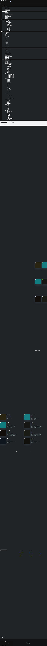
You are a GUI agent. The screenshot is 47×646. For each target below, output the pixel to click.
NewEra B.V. (9, 95)
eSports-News (7, 54)
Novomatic (31, 553)
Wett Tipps (6, 62)
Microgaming (9, 25)
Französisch (9, 82)
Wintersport (7, 46)
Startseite (4, 4)
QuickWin (9, 430)
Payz (8, 69)
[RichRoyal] (27, 443)
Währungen (7, 104)
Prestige (8, 414)
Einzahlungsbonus (8, 15)
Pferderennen (7, 39)
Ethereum (8, 71)
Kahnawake (9, 89)
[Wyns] (27, 435)
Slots (3, 19)
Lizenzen (6, 85)
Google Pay (9, 65)
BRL (8, 109)
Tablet (8, 102)
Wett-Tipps (7, 58)
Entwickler (7, 110)
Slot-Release (7, 50)
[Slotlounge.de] (12, 2)
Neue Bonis (7, 13)
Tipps (40, 555)
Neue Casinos (7, 9)
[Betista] (27, 427)
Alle (40, 552)
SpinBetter (9, 422)
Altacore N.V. (9, 93)
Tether (8, 72)
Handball (6, 43)
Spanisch (8, 81)
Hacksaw (8, 115)
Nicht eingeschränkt (10, 74)
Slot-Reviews (7, 49)
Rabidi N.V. (9, 96)
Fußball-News (7, 55)
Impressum (28, 642)
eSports (6, 33)
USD (8, 106)
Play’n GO (9, 28)
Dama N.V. (9, 94)
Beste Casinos (7, 8)
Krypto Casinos (7, 10)
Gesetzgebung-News (8, 56)
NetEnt (8, 26)
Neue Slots (7, 20)
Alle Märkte (7, 32)
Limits (6, 73)
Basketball (6, 35)
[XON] (3, 443)
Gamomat (8, 23)
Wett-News (7, 57)
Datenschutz (28, 643)
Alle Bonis (6, 12)
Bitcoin (8, 70)
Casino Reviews (7, 48)
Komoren (8, 87)
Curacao (8, 86)
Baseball (6, 42)
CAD (8, 108)
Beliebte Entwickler (8, 22)
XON (7, 438)
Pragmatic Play (9, 111)
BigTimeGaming (10, 118)
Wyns (32, 430)
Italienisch (9, 83)
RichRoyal (33, 438)
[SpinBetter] (38, 284)
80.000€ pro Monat (10, 76)
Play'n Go (31, 554)
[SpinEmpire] (27, 419)
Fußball (6, 34)
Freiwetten (6, 18)
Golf (5, 38)
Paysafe (21, 555)
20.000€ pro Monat (10, 77)
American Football (8, 44)
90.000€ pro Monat (10, 75)
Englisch (8, 80)
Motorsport (7, 36)
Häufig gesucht (5, 59)
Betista (32, 422)
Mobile (8, 101)
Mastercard (9, 66)
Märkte (3, 31)
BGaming (8, 117)
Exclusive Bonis (7, 60)
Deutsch (8, 79)
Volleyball (6, 41)
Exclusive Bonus (8, 16)
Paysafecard (9, 68)
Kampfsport (7, 40)
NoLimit (8, 27)
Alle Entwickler (7, 21)
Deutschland (9, 88)
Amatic (8, 116)
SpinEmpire (33, 414)
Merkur (8, 24)
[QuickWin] (38, 301)
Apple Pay (9, 64)
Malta (8, 90)
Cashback (6, 17)
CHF (8, 107)
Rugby (6, 45)
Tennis (6, 37)
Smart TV (8, 103)
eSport (40, 554)
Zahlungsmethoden (8, 63)
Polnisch (8, 84)
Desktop (8, 100)
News (3, 47)
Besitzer (6, 92)
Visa (7, 67)
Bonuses (5, 11)
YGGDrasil (9, 30)
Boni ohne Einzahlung (9, 14)
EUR (8, 105)
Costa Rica (9, 91)
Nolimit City (9, 114)
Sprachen (6, 78)
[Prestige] (38, 267)
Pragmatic (8, 29)
